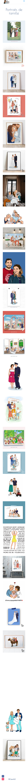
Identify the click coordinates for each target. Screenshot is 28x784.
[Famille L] (14, 308)
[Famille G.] (14, 357)
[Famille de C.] (14, 424)
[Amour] (14, 147)
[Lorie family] (14, 578)
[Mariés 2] (14, 172)
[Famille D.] (14, 67)
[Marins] (14, 677)
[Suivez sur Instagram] (3, 779)
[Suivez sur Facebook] (3, 776)
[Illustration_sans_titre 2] (14, 92)
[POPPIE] (14, 553)
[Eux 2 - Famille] (14, 283)
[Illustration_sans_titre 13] (14, 523)
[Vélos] (14, 473)
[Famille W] (14, 736)
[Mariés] (14, 702)
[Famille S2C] (14, 602)
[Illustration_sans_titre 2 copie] (14, 42)
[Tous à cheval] (14, 652)
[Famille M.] (14, 333)
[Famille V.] (14, 249)
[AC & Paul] (14, 117)
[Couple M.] (14, 391)
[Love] (14, 627)
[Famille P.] (14, 206)
